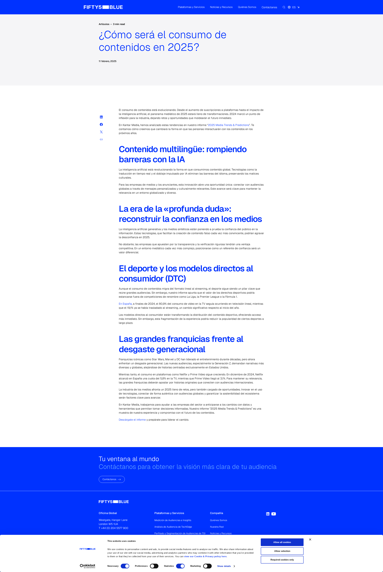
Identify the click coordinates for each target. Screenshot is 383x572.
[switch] (154, 566)
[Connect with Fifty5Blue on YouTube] (273, 514)
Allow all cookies (282, 542)
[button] (191, 7)
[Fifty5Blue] (103, 7)
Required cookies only (282, 559)
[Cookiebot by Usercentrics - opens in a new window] (88, 566)
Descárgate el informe (132, 419)
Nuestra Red (217, 526)
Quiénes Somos (218, 520)
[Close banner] (310, 539)
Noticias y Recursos (221, 533)
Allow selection (282, 551)
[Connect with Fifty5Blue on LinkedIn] (268, 514)
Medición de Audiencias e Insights (172, 520)
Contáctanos (109, 479)
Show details (224, 566)
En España (125, 303)
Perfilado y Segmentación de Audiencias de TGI (179, 533)
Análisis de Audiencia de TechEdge (173, 526)
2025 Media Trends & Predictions (228, 125)
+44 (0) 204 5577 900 (114, 528)
